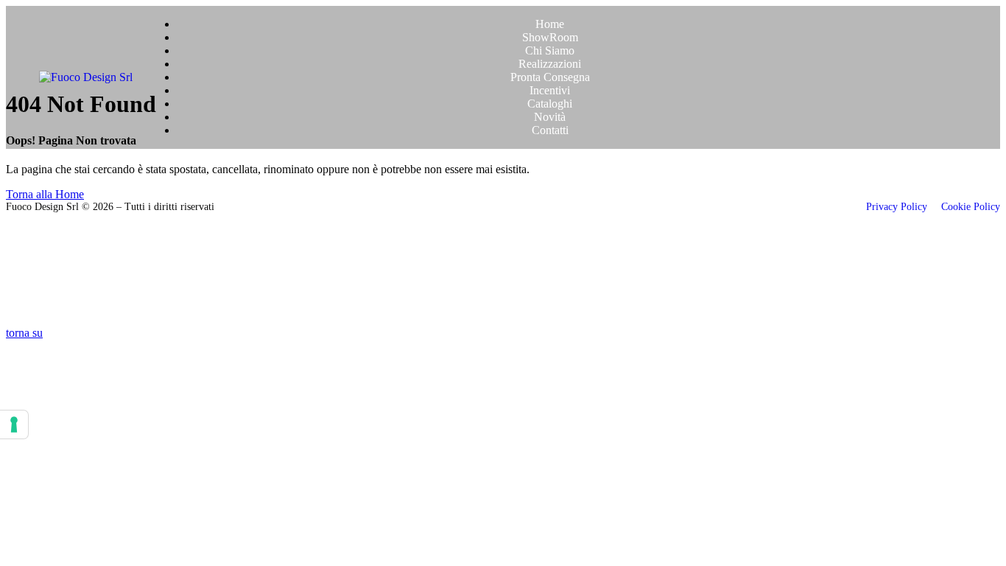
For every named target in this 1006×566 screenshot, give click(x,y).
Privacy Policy (898, 206)
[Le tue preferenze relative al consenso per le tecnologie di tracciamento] (14, 424)
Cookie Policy (970, 206)
